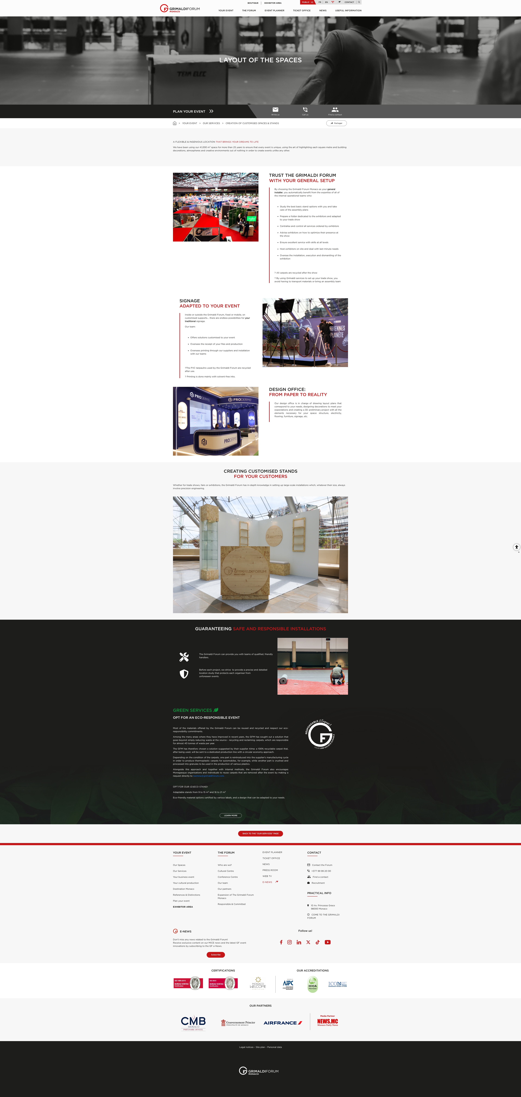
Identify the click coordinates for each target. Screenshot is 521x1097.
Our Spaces (179, 865)
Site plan (260, 1047)
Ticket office (302, 10)
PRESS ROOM (270, 870)
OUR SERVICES (211, 123)
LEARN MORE (230, 815)
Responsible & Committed (232, 904)
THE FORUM (249, 10)
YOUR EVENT (225, 10)
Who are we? (225, 865)
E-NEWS (268, 882)
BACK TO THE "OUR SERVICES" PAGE (261, 833)
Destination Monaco (183, 889)
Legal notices (246, 1047)
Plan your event (181, 900)
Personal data (274, 1047)
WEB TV (267, 876)
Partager (338, 123)
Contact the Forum (321, 865)
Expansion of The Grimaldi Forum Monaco (236, 896)
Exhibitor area (273, 3)
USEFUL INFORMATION (348, 10)
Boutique (253, 3)
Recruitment (318, 883)
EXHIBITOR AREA (183, 906)
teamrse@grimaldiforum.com (208, 775)
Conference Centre (228, 877)
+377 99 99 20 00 (321, 871)
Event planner (274, 10)
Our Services (179, 871)
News (322, 10)
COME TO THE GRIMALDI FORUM (323, 916)
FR (320, 2)
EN (326, 2)
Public (305, 2)
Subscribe (215, 954)
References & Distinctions (186, 894)
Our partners (224, 889)
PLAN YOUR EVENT (189, 111)
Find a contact (320, 877)
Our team (223, 883)
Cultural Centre (226, 871)
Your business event (183, 877)
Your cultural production (186, 883)
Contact (349, 2)
